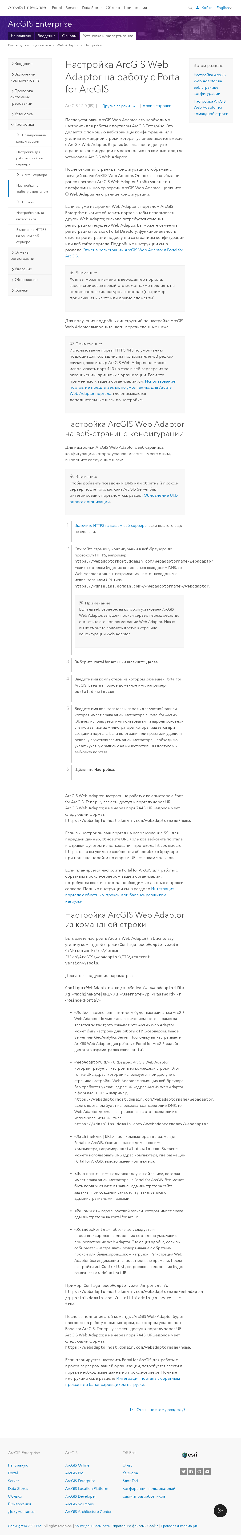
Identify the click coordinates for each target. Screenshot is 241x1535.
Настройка (93, 45)
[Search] (191, 7)
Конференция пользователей (148, 1488)
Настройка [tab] (24, 124)
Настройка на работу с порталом (32, 188)
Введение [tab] (23, 63)
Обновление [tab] (26, 279)
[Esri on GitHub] (199, 1471)
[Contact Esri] (207, 1471)
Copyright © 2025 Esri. (25, 1526)
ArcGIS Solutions (79, 1504)
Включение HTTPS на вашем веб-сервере (31, 236)
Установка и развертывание (108, 36)
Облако (113, 7)
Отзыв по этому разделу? (161, 1409)
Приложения (135, 7)
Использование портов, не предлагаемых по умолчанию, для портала (123, 387)
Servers (72, 7)
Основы (69, 36)
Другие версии (116, 106)
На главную (21, 36)
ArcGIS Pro (74, 1473)
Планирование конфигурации (31, 138)
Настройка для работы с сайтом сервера (30, 158)
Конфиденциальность (92, 1526)
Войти (207, 7)
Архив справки (157, 106)
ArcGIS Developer (80, 1496)
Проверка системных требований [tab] (21, 97)
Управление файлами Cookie (135, 1526)
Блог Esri (130, 1481)
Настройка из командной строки (211, 107)
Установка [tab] (24, 114)
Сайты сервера (34, 175)
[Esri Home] (189, 1455)
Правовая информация (179, 1526)
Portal (57, 7)
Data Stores (92, 7)
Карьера (130, 1473)
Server (13, 1481)
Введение (47, 36)
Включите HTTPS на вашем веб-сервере (111, 525)
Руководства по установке (29, 45)
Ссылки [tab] (21, 290)
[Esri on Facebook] (191, 1471)
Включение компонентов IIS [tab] (25, 77)
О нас (127, 1465)
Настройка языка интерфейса (30, 216)
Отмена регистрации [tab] (22, 255)
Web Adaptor (67, 45)
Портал (28, 202)
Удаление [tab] (23, 269)
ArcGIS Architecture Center (88, 1511)
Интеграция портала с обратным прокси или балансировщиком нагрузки (119, 894)
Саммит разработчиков (143, 1496)
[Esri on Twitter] (183, 1471)
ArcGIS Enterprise (27, 7)
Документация (21, 1511)
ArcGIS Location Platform (86, 1488)
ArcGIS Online (77, 1465)
